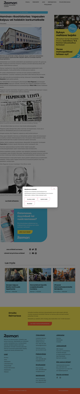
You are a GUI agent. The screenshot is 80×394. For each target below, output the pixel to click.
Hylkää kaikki (43, 199)
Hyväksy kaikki (31, 199)
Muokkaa (29, 203)
